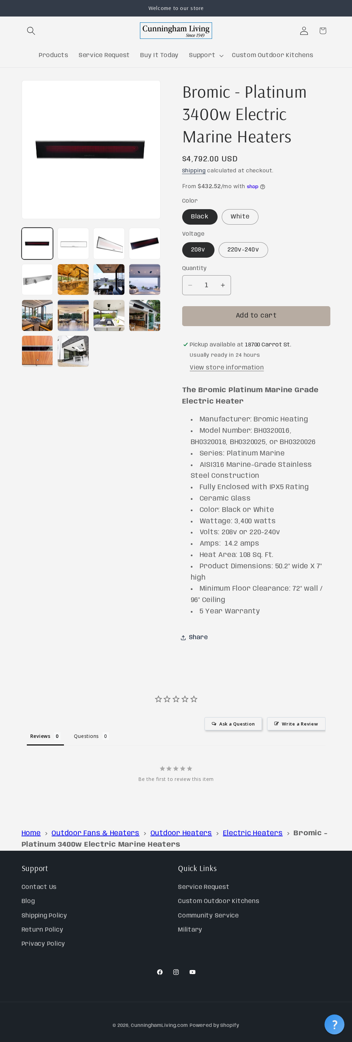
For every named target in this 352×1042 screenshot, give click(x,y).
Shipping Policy (44, 916)
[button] (31, 30)
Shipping (194, 171)
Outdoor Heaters (181, 833)
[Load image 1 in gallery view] (37, 243)
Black (200, 217)
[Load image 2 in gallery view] (73, 243)
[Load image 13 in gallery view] (37, 351)
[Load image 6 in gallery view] (73, 280)
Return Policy (43, 930)
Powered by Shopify (214, 1025)
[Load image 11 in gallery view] (109, 315)
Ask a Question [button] (237, 724)
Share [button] (198, 637)
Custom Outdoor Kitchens (218, 901)
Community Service (208, 916)
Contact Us (39, 887)
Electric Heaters (253, 833)
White (240, 217)
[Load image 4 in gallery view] (145, 243)
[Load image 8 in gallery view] (145, 280)
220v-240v (243, 250)
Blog (28, 901)
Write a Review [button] (300, 724)
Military (190, 930)
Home (31, 833)
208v (198, 250)
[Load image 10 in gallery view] (73, 315)
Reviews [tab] (40, 736)
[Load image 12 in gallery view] (145, 315)
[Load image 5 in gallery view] (37, 280)
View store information (227, 368)
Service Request (203, 887)
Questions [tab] (86, 736)
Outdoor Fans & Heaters (96, 833)
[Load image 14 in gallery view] (73, 351)
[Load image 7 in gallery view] (109, 280)
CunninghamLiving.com (159, 1025)
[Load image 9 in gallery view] (37, 315)
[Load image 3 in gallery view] (109, 243)
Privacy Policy (44, 944)
